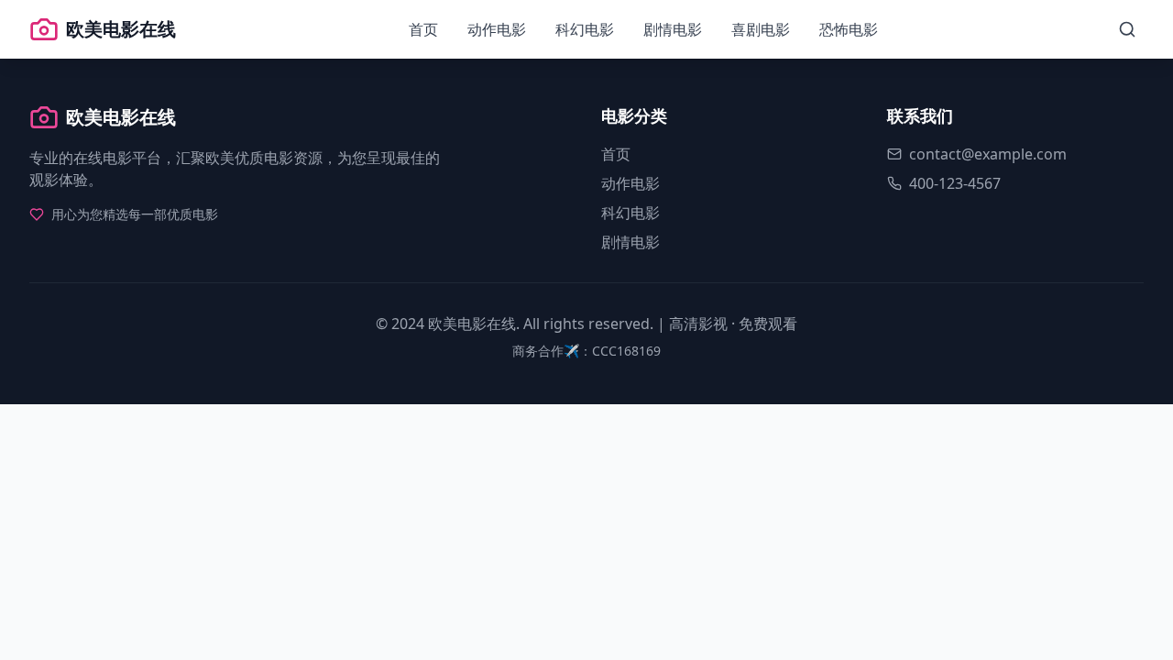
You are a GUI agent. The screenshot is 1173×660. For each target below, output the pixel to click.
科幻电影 (584, 29)
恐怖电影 (848, 29)
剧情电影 (672, 29)
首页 (423, 29)
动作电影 (496, 29)
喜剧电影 (760, 29)
